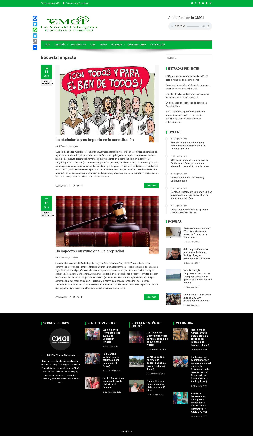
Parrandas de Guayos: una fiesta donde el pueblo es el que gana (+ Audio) (157, 338)
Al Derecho (63, 146)
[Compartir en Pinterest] (78, 186)
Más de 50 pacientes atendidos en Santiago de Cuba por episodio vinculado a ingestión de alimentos (190, 163)
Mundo (103, 44)
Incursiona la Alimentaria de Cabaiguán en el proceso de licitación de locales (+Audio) (200, 337)
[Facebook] (35, 18)
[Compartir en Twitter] (74, 186)
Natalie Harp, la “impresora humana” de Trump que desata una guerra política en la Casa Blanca (197, 276)
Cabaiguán (60, 44)
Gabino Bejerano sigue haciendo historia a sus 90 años (156, 386)
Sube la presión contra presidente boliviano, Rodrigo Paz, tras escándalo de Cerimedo (196, 254)
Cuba (92, 44)
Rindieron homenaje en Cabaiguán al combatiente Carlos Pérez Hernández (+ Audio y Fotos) (199, 402)
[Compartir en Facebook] (70, 186)
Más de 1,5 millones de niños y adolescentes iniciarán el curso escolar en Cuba (188, 145)
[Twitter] (35, 24)
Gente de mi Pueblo (137, 44)
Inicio (47, 44)
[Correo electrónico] (81, 186)
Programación (157, 44)
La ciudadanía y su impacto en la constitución (94, 139)
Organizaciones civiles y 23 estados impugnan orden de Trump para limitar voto (197, 233)
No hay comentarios (47, 82)
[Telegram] (35, 36)
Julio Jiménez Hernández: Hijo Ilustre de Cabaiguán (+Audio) (111, 335)
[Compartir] (35, 48)
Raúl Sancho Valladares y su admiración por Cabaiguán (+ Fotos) (111, 360)
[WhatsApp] (35, 30)
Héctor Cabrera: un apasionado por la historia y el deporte (113, 383)
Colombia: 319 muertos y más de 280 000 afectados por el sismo (197, 297)
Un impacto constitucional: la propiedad (89, 251)
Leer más (151, 185)
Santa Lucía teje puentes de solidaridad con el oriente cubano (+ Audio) (157, 363)
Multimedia (116, 44)
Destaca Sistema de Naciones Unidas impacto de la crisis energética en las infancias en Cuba (191, 195)
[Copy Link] (35, 42)
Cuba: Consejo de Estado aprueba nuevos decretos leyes (189, 211)
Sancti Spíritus (78, 44)
